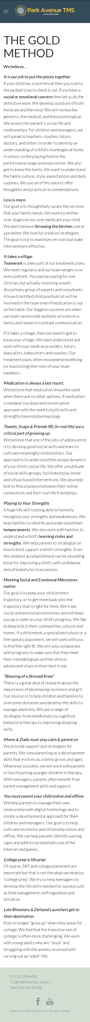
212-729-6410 (25, 976)
